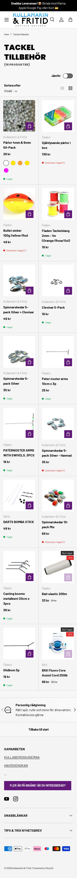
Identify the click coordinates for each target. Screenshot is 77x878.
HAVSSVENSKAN (16, 765)
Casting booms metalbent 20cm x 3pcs (16, 598)
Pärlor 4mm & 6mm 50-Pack (17, 144)
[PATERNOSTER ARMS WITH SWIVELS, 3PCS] (19, 423)
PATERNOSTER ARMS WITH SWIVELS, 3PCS (18, 452)
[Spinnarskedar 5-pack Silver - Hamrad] (58, 424)
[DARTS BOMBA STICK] (19, 495)
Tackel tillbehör (21, 34)
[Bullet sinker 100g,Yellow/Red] (19, 204)
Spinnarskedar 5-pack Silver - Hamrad (57, 452)
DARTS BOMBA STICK (18, 522)
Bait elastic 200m (54, 594)
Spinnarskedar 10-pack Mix (55, 524)
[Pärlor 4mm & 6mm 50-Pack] (19, 116)
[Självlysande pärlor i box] (58, 116)
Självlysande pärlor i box (56, 145)
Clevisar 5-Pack (53, 307)
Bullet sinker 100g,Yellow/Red (15, 232)
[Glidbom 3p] (19, 643)
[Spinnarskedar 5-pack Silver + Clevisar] (19, 280)
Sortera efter (12, 85)
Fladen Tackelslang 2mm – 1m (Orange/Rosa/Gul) (56, 235)
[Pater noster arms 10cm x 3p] (58, 352)
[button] (70, 19)
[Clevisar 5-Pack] (58, 280)
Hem (6, 34)
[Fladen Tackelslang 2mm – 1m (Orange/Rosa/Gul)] (58, 204)
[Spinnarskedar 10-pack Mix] (58, 495)
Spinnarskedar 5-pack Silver (15, 380)
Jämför (56, 76)
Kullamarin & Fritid (21, 868)
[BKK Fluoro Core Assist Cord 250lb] (58, 643)
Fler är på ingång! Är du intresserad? (38, 785)
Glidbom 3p (11, 670)
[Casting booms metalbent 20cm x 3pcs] (19, 567)
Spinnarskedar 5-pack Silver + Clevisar (18, 309)
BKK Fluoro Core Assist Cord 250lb (55, 672)
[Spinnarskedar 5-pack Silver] (19, 352)
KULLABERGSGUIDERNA (22, 757)
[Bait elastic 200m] (58, 567)
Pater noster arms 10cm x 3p (55, 381)
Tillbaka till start (39, 729)
